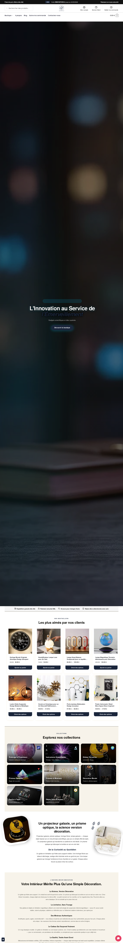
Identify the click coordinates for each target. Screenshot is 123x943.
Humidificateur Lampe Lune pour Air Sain (47, 658)
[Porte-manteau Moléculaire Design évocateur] (77, 688)
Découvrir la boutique (62, 328)
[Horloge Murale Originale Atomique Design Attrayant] (20, 641)
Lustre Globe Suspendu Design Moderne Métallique (19, 705)
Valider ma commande (111, 10)
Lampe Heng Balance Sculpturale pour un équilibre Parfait (77, 658)
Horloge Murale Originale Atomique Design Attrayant (19, 658)
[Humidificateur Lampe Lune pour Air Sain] (49, 641)
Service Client (96, 10)
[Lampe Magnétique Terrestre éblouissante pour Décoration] (106, 641)
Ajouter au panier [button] (20, 668)
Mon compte (84, 10)
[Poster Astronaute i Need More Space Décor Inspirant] (106, 688)
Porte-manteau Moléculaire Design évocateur (76, 705)
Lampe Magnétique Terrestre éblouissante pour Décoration (105, 658)
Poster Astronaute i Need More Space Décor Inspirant (104, 705)
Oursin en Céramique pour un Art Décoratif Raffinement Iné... (48, 705)
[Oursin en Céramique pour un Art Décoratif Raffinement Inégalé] (49, 688)
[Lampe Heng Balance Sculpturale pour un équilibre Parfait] (77, 641)
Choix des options (77, 668)
